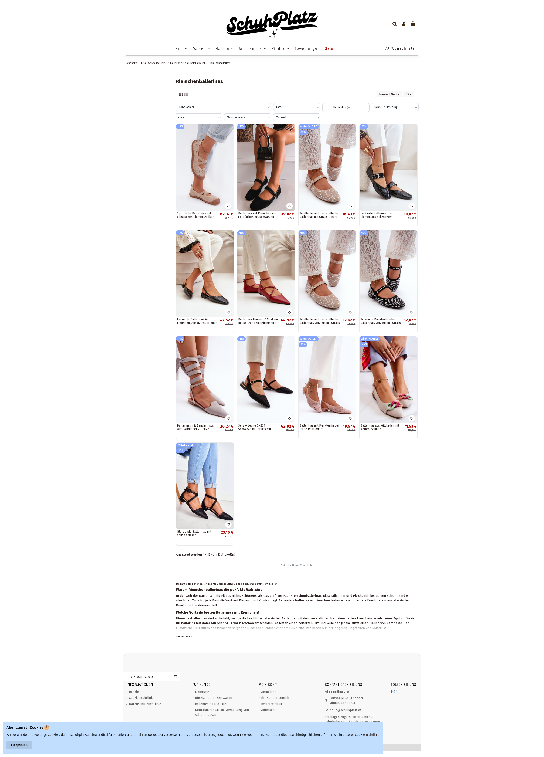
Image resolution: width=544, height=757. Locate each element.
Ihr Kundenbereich (275, 698)
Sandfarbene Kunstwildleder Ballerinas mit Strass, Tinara (319, 215)
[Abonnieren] (175, 676)
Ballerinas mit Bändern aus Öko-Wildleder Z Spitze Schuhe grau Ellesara (195, 429)
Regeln (134, 692)
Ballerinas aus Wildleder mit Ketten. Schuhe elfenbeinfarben (379, 429)
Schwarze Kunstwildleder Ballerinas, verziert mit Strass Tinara (380, 323)
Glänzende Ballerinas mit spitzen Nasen (194, 533)
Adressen (268, 710)
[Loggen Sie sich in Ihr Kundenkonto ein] (404, 24)
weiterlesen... (185, 636)
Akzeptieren (19, 745)
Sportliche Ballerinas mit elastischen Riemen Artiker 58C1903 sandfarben (195, 216)
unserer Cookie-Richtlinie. (361, 734)
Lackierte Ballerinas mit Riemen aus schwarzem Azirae (376, 216)
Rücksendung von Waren (213, 698)
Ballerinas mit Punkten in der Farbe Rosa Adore (319, 427)
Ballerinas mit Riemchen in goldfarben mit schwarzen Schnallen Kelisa (256, 216)
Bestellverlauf (271, 704)
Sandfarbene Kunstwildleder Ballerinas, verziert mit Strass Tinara (319, 323)
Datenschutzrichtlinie (145, 704)
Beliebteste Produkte (210, 704)
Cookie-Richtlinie (141, 698)
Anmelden (268, 692)
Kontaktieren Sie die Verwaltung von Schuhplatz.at (222, 712)
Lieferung (202, 692)
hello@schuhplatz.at (345, 710)
